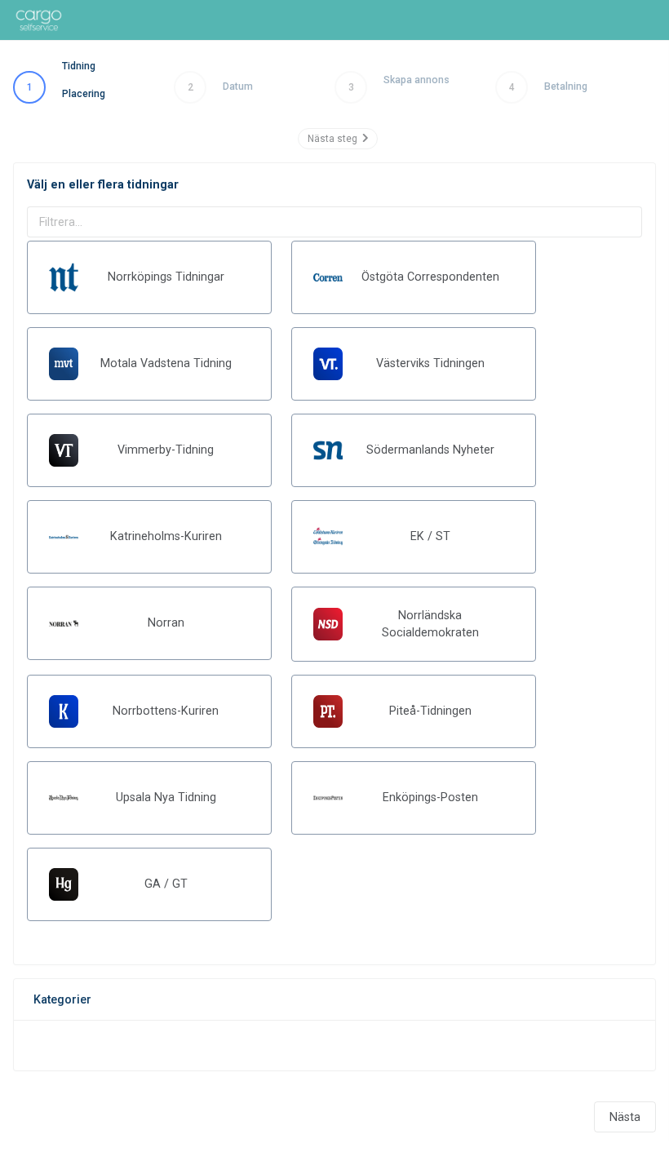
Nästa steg (335, 138)
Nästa (624, 1116)
